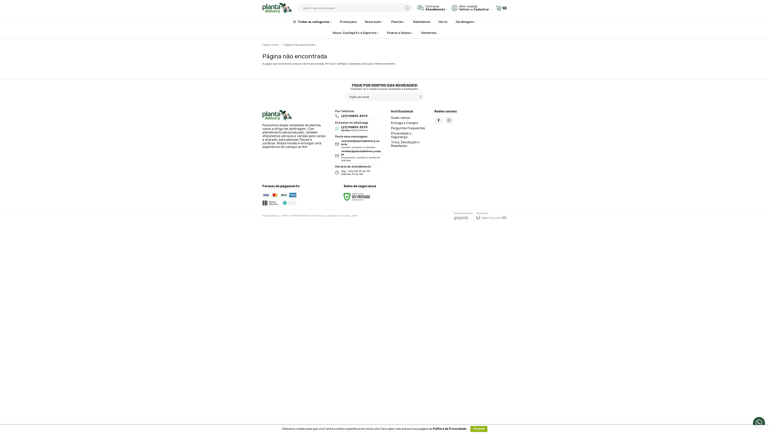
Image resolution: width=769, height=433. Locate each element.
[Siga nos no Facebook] (438, 120)
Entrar (464, 9)
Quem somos (400, 118)
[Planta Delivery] (277, 8)
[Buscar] (407, 8)
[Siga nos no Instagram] (449, 120)
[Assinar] (421, 97)
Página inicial (270, 44)
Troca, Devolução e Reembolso (405, 144)
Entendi (478, 429)
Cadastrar (481, 9)
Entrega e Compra (404, 123)
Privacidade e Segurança (401, 135)
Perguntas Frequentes (408, 128)
